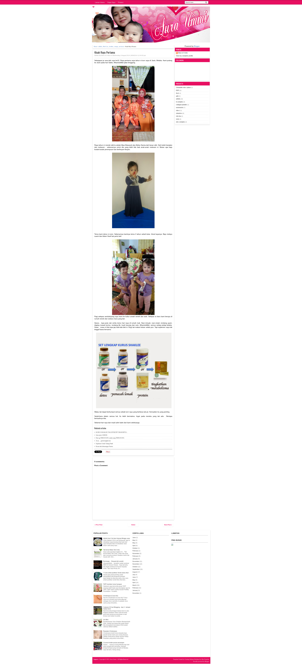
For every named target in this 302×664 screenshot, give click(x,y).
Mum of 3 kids (183, 53)
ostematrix (179, 107)
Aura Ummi (113, 659)
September (136, 569)
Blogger (197, 46)
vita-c (178, 110)
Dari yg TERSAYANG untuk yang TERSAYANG (110, 438)
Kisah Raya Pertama (104, 52)
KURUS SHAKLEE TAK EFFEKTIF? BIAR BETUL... (112, 432)
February (135, 551)
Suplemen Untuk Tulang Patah (104, 443)
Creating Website (189, 659)
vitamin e (179, 113)
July (133, 574)
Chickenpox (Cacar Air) (110, 596)
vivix (177, 119)
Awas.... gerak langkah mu (103, 441)
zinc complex (180, 122)
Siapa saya (111, 2)
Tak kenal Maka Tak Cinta (111, 550)
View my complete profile (184, 56)
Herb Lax (105, 46)
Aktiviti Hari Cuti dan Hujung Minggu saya (116, 538)
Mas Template (205, 659)
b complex (179, 102)
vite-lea (178, 116)
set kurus (121, 46)
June (134, 537)
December (135, 561)
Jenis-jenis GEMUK (101, 435)
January (135, 559)
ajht (177, 96)
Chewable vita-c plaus (183, 87)
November (135, 553)
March (134, 585)
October (135, 548)
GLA (177, 93)
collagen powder (181, 105)
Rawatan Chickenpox (110, 631)
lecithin (111, 46)
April (133, 545)
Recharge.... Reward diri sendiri (113, 561)
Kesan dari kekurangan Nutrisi (104, 446)
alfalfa (100, 46)
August (134, 572)
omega (116, 46)
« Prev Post (98, 525)
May (133, 540)
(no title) (105, 619)
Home (95, 46)
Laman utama (100, 2)
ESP (177, 90)
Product (120, 2)
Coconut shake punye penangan (113, 642)
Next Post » (168, 525)
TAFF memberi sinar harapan (112, 584)
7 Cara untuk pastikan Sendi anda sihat (115, 573)
